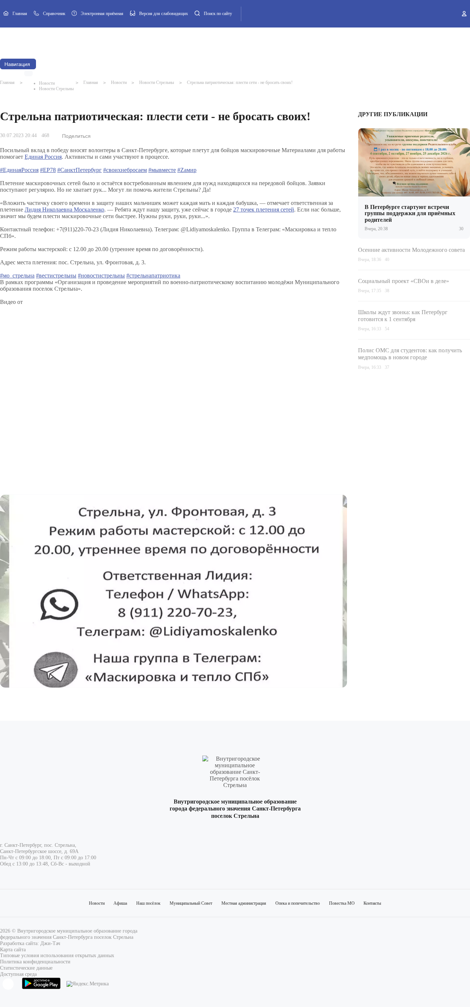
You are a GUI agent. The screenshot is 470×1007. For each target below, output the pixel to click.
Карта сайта (13, 949)
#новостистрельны (101, 275)
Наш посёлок (97, 41)
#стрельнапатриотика (153, 275)
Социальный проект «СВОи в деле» (403, 281)
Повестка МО (290, 41)
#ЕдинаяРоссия (19, 170)
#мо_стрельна (17, 275)
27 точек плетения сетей (263, 209)
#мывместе (162, 170)
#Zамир (186, 170)
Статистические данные (26, 968)
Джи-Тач (50, 943)
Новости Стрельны (56, 88)
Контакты (321, 41)
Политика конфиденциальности (35, 961)
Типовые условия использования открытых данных (57, 955)
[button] (28, 73)
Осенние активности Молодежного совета (411, 249)
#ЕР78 (48, 170)
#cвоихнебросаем (125, 170)
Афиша (69, 41)
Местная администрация (192, 41)
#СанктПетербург (79, 170)
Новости (45, 41)
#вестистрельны (56, 275)
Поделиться (76, 136)
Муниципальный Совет (140, 41)
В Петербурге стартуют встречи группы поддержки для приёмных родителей (410, 213)
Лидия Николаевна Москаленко (64, 209)
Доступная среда (18, 974)
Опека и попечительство (246, 41)
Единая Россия (43, 157)
